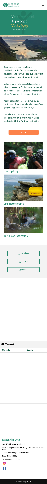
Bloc (29, 481)
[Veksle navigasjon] (42, 5)
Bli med (24, 132)
